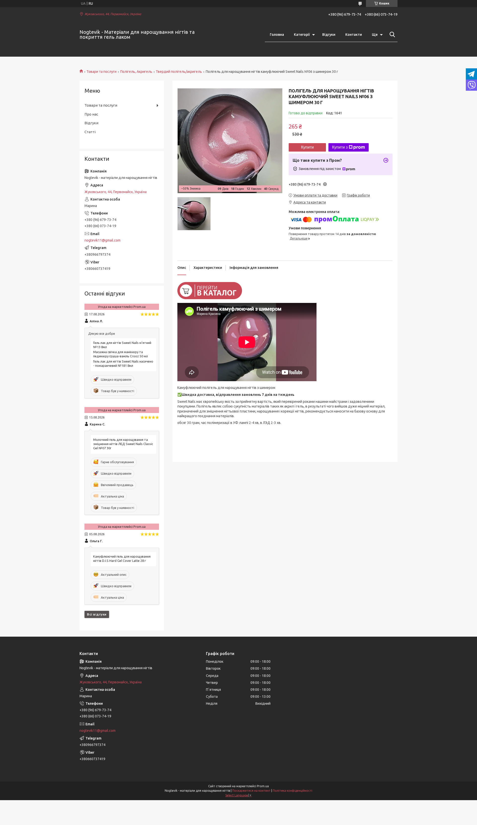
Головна (277, 35)
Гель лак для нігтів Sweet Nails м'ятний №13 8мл (122, 345)
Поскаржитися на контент (251, 790)
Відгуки (328, 35)
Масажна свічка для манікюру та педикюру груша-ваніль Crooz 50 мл (120, 354)
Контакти (353, 35)
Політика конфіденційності (292, 790)
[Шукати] (391, 34)
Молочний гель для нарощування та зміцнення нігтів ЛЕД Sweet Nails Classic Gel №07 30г (123, 444)
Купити (307, 147)
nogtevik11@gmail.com (102, 240)
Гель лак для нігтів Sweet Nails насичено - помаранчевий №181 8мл (123, 363)
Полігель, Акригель (136, 72)
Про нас (91, 114)
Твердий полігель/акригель (179, 72)
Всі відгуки (97, 614)
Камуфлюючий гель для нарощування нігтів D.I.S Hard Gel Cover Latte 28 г (122, 558)
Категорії (302, 35)
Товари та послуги (101, 72)
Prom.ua (263, 786)
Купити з (340, 147)
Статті (90, 132)
